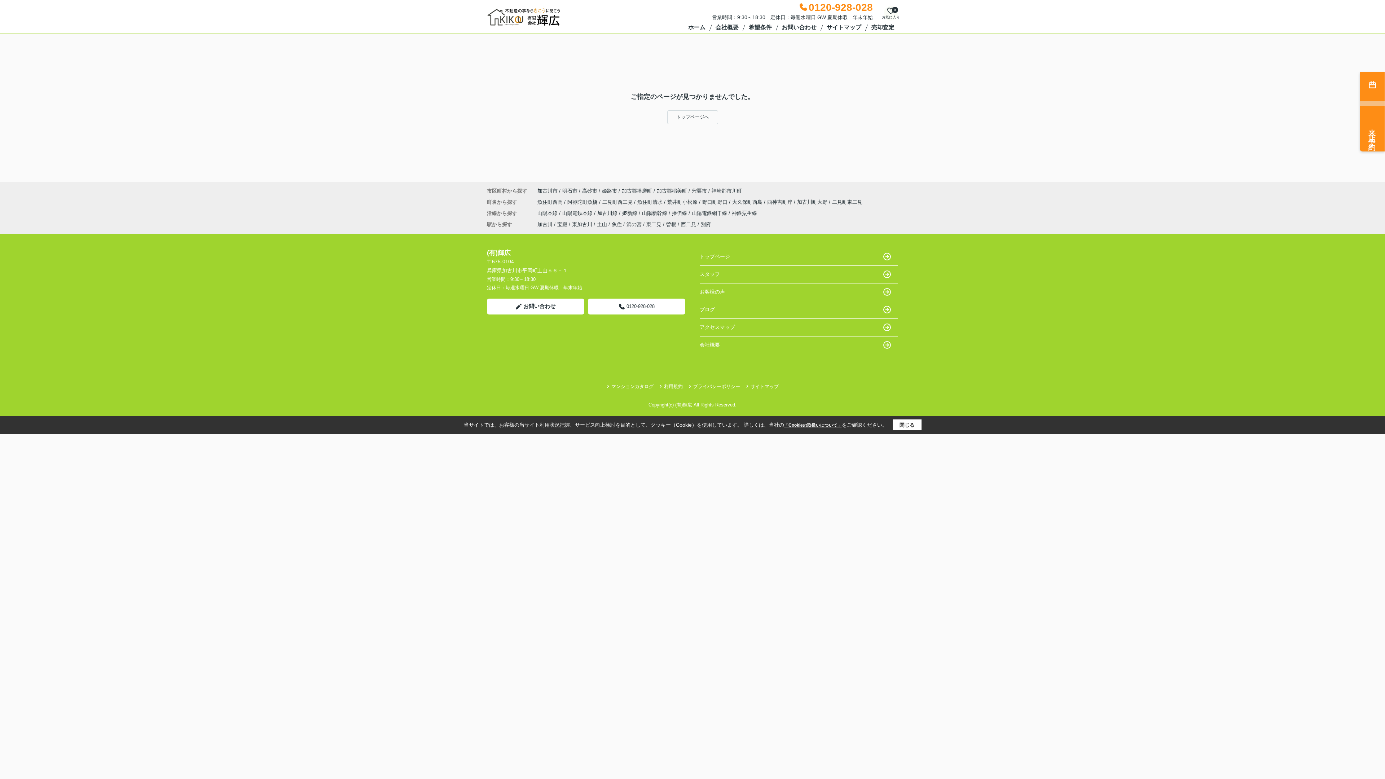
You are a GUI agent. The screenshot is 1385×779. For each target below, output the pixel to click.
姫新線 (630, 213)
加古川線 (608, 213)
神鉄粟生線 (744, 213)
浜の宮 (634, 224)
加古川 (545, 224)
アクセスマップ (717, 327)
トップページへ (692, 117)
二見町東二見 (847, 202)
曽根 (671, 224)
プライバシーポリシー (716, 386)
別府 (706, 224)
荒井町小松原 (683, 202)
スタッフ (710, 274)
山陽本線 (548, 213)
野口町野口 (715, 202)
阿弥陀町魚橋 (583, 202)
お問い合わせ (799, 27)
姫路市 (609, 191)
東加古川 (582, 224)
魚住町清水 (650, 202)
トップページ (715, 256)
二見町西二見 (618, 202)
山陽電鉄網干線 (710, 213)
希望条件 (760, 27)
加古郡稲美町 (672, 191)
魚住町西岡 (550, 202)
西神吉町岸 (780, 202)
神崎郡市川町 (727, 191)
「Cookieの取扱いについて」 (813, 425)
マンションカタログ (632, 386)
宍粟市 (699, 191)
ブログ (707, 309)
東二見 (653, 224)
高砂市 (589, 191)
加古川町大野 (813, 202)
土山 (602, 224)
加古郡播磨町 (637, 191)
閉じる (907, 425)
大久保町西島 (748, 202)
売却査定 (882, 27)
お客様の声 (712, 292)
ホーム (696, 27)
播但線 (680, 213)
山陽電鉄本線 (578, 213)
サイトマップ (844, 27)
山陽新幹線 (655, 213)
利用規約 (673, 386)
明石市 (569, 191)
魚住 (617, 224)
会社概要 (727, 27)
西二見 (688, 224)
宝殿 (562, 224)
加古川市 (547, 191)
